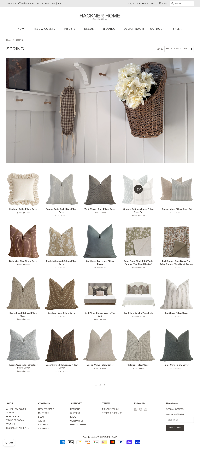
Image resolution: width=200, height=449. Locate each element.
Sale (177, 29)
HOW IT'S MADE (46, 409)
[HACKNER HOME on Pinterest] (140, 410)
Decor (89, 29)
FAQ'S (73, 417)
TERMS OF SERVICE (112, 413)
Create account (147, 3)
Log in (131, 3)
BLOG (41, 417)
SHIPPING (75, 413)
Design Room (134, 29)
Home (8, 40)
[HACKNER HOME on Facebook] (135, 410)
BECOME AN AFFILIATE (17, 428)
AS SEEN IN (43, 429)
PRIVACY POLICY (110, 409)
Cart (164, 3)
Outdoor (157, 29)
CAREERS (43, 425)
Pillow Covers (44, 29)
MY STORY (43, 413)
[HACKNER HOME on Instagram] (145, 410)
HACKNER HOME (108, 437)
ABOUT (41, 421)
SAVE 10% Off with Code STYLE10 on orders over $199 (33, 3)
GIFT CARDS (12, 416)
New (21, 29)
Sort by (160, 49)
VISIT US (10, 424)
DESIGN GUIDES (78, 425)
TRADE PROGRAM (15, 420)
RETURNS (75, 409)
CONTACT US (76, 421)
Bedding (109, 29)
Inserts (70, 29)
